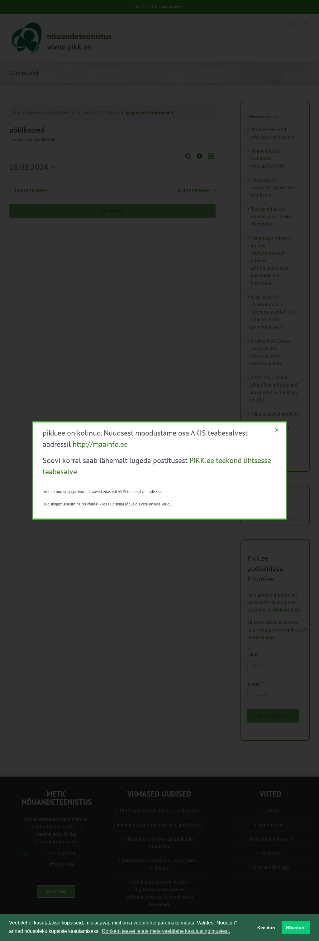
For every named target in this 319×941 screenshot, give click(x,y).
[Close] (276, 430)
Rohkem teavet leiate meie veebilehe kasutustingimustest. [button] (166, 931)
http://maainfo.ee (100, 444)
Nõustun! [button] (296, 927)
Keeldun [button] (266, 927)
